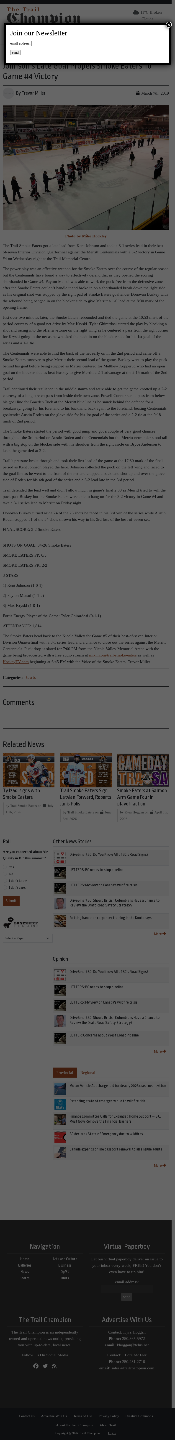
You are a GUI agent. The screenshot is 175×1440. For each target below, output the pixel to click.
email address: (20, 43)
